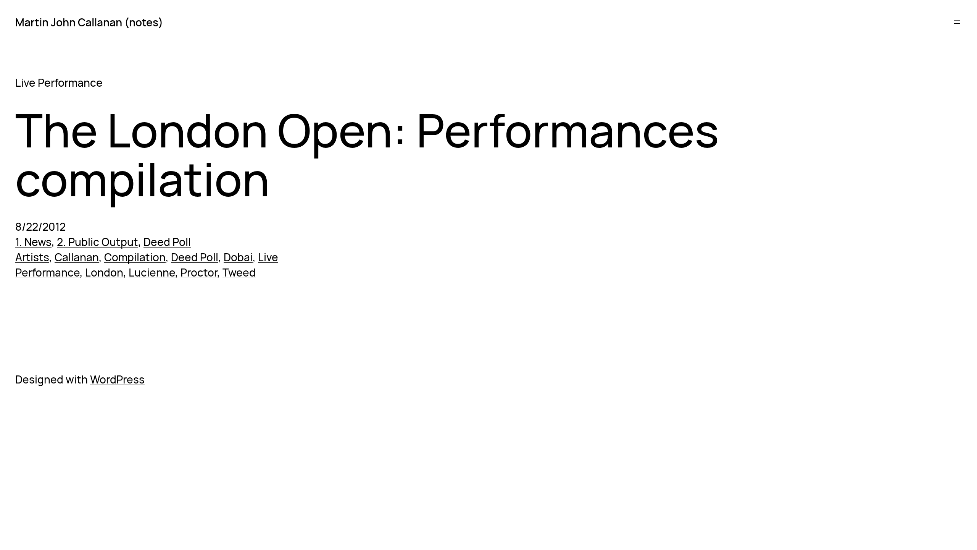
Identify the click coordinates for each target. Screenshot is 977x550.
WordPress (117, 379)
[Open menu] (957, 22)
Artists (32, 257)
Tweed (239, 272)
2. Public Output (97, 242)
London (104, 272)
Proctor (199, 272)
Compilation (135, 257)
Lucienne (152, 272)
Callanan (77, 257)
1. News (33, 242)
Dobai (238, 257)
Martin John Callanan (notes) (89, 22)
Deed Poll (167, 242)
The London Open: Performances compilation (367, 154)
